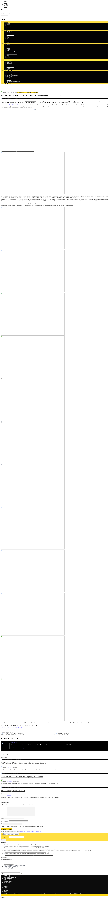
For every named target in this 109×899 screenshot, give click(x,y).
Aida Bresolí (9, 795)
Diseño (8, 37)
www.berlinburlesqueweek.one (7, 729)
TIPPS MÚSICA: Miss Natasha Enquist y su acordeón (22, 777)
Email (2, 834)
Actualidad (8, 23)
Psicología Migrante (10, 74)
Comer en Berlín (9, 46)
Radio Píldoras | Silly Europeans (12, 75)
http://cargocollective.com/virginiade (18, 747)
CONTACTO (7, 875)
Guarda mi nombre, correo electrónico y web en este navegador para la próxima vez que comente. (22, 826)
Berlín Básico (9, 61)
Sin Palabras (9, 80)
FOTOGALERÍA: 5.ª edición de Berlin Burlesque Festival (23, 763)
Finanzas (8, 65)
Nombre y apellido (4, 837)
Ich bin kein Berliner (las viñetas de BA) (13, 81)
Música (8, 42)
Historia (8, 39)
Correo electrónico (4, 821)
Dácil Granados (9, 781)
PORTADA (6, 22)
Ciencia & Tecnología (10, 35)
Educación (8, 68)
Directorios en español (10, 67)
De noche (8, 49)
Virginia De (9, 92)
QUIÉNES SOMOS (8, 878)
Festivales (8, 52)
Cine (7, 36)
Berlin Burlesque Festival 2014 (13, 791)
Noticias (8, 25)
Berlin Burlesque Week (30, 101)
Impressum (6, 883)
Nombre (2, 818)
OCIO (37, 92)
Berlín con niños (9, 63)
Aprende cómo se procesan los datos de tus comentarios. (31, 831)
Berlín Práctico (9, 62)
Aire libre (8, 44)
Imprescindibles (9, 26)
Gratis (8, 55)
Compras (8, 57)
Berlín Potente (9, 45)
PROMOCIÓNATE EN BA (10, 877)
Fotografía (8, 38)
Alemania (8, 24)
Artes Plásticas (9, 32)
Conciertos (8, 48)
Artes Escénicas (9, 31)
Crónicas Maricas (9, 76)
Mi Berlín (8, 78)
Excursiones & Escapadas (11, 51)
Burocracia (8, 64)
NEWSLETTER (7, 881)
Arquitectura (9, 33)
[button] (1, 19)
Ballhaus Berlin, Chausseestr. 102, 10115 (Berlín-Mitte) (12, 727)
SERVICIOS (7, 879)
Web (1, 823)
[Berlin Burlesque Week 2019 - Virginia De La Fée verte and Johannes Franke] (17, 151)
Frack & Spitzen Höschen (14, 104)
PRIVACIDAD (7, 882)
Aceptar (2, 897)
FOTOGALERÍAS (33, 92)
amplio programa (63, 722)
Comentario (3, 816)
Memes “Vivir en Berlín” (11, 77)
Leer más (3, 772)
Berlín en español (9, 71)
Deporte (8, 50)
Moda (8, 56)
